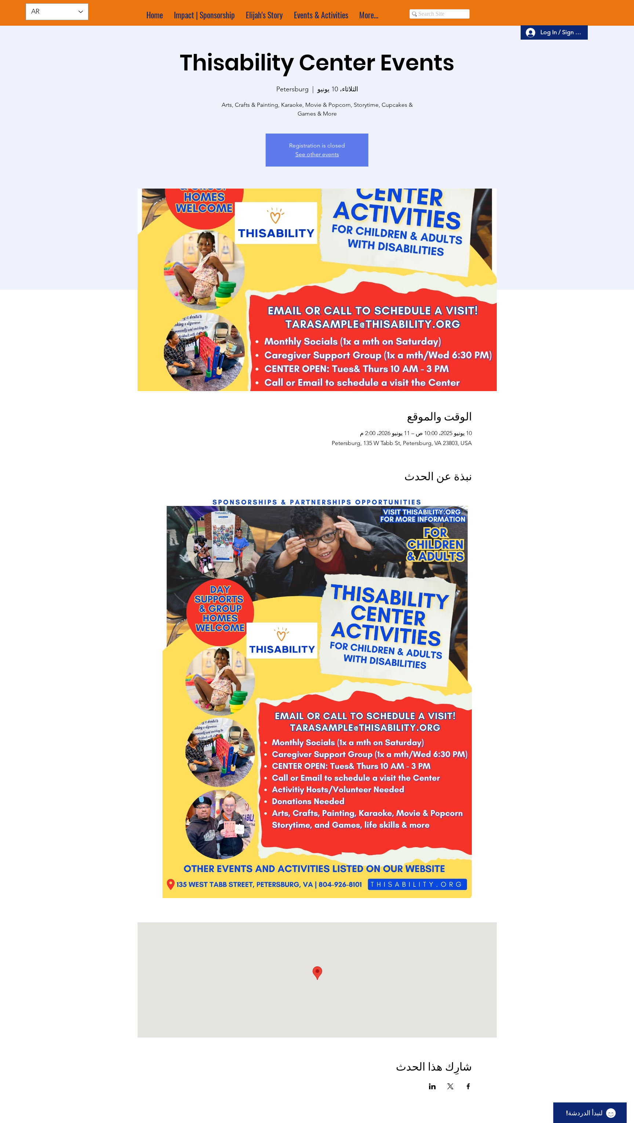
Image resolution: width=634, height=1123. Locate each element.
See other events (317, 154)
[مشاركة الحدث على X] (450, 1086)
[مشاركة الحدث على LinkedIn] (432, 1086)
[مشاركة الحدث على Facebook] (468, 1086)
